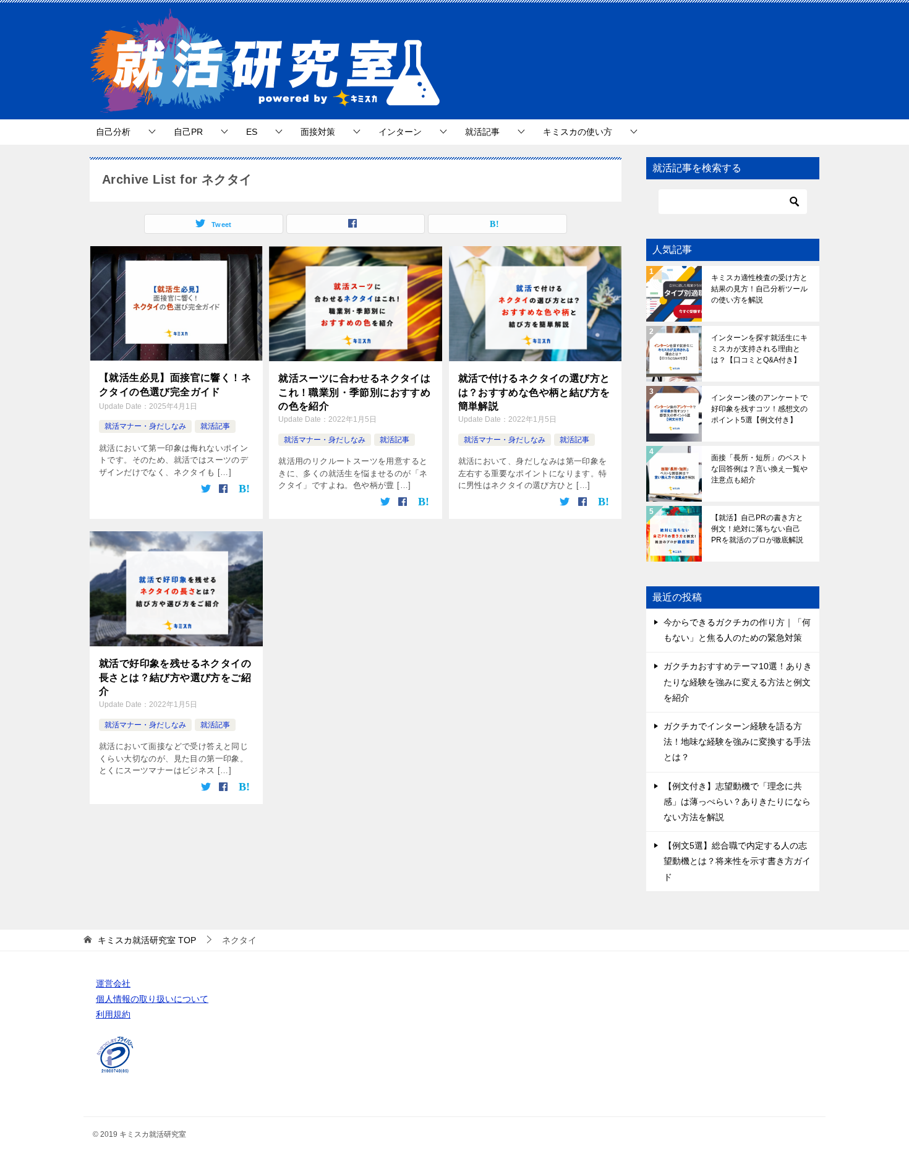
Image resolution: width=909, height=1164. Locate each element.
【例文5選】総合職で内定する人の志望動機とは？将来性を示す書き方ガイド (737, 861)
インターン (400, 132)
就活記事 (482, 132)
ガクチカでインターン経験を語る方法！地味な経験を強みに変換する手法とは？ (737, 741)
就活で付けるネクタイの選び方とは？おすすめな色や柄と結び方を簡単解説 (534, 392)
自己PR (188, 132)
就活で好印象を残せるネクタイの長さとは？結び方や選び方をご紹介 (175, 677)
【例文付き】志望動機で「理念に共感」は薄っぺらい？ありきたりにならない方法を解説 (737, 801)
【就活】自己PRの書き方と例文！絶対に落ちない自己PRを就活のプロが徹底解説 (757, 528)
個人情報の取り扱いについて (152, 999)
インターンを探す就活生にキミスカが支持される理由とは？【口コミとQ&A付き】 (759, 348)
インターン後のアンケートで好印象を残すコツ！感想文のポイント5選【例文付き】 (759, 408)
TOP (147, 940)
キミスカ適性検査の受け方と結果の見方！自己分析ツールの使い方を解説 (759, 288)
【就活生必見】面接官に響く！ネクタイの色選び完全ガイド (175, 384)
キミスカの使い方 (577, 132)
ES (251, 132)
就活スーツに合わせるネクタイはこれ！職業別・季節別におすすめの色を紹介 (354, 392)
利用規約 (113, 1014)
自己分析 (113, 132)
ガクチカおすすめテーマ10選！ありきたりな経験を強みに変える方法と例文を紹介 (738, 681)
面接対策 (318, 132)
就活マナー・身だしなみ (145, 426)
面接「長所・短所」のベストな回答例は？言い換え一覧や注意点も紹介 (759, 468)
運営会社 (113, 983)
